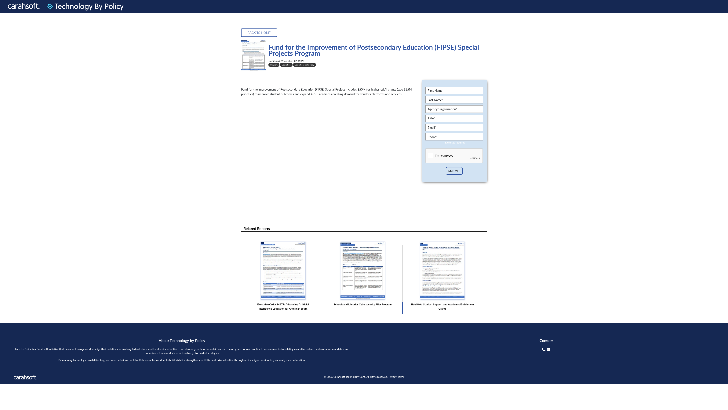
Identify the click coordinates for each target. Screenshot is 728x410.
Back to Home (259, 33)
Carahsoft (339, 376)
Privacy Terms (396, 376)
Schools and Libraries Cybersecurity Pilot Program (363, 304)
